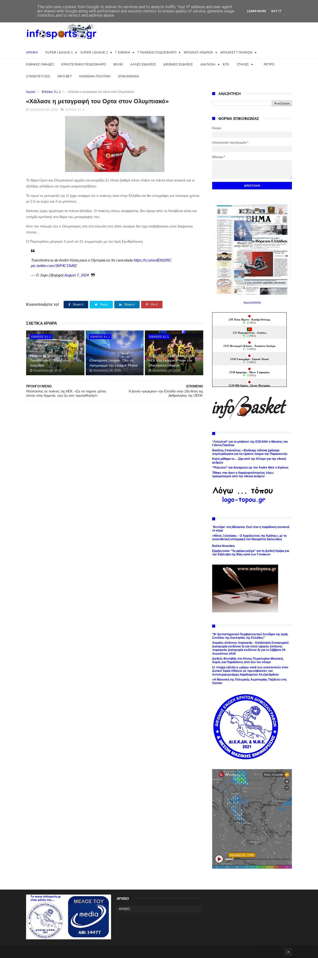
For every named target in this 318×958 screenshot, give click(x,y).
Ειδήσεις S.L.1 (51, 92)
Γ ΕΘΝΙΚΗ (122, 52)
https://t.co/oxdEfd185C (153, 260)
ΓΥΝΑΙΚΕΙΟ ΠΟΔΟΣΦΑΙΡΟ (157, 52)
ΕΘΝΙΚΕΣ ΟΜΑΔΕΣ (40, 64)
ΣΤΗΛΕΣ (243, 64)
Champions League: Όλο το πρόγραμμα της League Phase (113, 362)
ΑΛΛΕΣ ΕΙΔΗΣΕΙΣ (143, 64)
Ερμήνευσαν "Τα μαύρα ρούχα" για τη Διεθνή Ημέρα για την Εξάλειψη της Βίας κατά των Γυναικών (250, 552)
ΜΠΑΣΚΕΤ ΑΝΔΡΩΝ (198, 52)
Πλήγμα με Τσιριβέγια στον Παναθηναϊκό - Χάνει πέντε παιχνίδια (50, 360)
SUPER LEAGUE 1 (59, 52)
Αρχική (30, 92)
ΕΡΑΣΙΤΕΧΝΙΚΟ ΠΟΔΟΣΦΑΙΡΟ (83, 64)
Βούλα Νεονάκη (223, 546)
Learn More (256, 11)
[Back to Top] (288, 952)
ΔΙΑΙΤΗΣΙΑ (208, 64)
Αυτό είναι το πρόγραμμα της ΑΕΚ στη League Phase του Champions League (171, 360)
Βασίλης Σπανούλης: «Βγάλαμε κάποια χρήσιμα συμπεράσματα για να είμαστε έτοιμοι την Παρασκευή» (250, 452)
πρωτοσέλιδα (252, 302)
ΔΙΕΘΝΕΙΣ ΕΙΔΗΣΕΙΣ (178, 64)
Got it (276, 11)
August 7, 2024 (76, 275)
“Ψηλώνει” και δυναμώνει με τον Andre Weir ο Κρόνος (250, 467)
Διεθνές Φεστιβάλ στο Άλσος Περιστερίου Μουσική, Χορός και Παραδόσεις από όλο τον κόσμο (247, 660)
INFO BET (64, 76)
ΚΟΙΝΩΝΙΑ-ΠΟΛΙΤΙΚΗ (95, 76)
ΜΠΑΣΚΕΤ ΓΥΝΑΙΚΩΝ (236, 52)
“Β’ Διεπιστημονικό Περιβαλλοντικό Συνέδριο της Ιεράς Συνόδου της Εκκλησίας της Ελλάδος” (250, 636)
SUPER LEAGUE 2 (94, 52)
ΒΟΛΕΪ (118, 64)
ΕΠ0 (226, 64)
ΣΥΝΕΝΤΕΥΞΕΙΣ (38, 76)
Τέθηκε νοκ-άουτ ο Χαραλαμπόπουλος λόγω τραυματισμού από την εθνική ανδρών (243, 474)
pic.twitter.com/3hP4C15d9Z (54, 266)
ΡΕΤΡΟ (269, 64)
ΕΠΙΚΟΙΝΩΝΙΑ (128, 76)
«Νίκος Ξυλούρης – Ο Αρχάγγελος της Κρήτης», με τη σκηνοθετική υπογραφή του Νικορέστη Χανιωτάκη (249, 537)
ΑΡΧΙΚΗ (32, 52)
